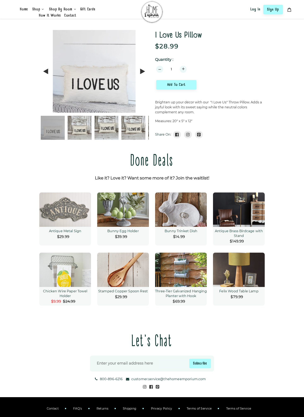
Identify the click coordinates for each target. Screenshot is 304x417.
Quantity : (164, 59)
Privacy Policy (161, 408)
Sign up (273, 9)
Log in (255, 9)
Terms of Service (199, 408)
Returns (102, 408)
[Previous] (45, 71)
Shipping (129, 408)
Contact (53, 408)
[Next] (142, 71)
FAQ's (77, 408)
